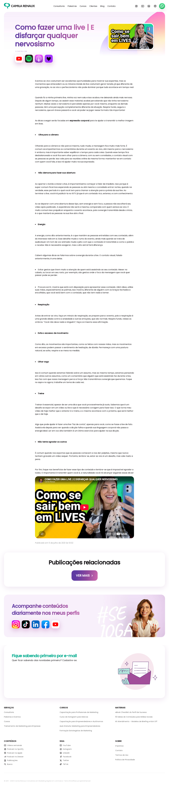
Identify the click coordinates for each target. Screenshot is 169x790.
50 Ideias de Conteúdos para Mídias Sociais (134, 717)
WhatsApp (162, 6)
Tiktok (26, 624)
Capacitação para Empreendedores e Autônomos (81, 721)
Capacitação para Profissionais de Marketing (79, 712)
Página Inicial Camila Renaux (19, 6)
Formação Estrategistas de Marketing (76, 730)
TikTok (65, 764)
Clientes (93, 6)
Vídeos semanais (14, 745)
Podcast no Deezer (15, 756)
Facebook (45, 624)
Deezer (49, 59)
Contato (111, 6)
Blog (102, 6)
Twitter (66, 760)
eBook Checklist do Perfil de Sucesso (131, 712)
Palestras (72, 6)
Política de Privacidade (125, 759)
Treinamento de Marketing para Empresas (22, 726)
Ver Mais (83, 575)
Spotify (155, 6)
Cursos (83, 6)
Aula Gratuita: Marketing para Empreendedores (80, 726)
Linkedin (149, 6)
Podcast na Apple (14, 753)
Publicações (12, 760)
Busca (9, 764)
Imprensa (119, 746)
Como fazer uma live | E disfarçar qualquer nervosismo (54, 35)
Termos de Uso (121, 755)
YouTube (142, 6)
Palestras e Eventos (12, 717)
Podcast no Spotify (15, 749)
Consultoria (59, 6)
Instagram (136, 6)
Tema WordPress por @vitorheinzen (77, 781)
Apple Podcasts (39, 59)
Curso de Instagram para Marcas (74, 717)
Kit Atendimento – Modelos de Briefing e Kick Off (136, 721)
